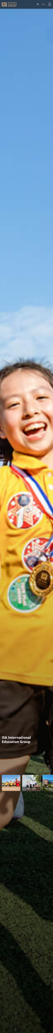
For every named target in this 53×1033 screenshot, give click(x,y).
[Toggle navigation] (49, 4)
